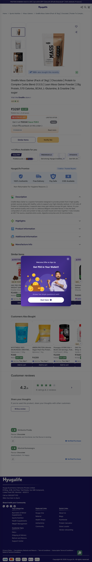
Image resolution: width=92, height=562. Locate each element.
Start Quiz (44, 300)
